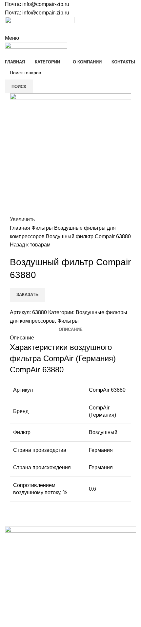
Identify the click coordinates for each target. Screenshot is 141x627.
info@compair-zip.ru (45, 4)
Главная (20, 228)
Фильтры (42, 228)
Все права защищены (39, 605)
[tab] (71, 330)
